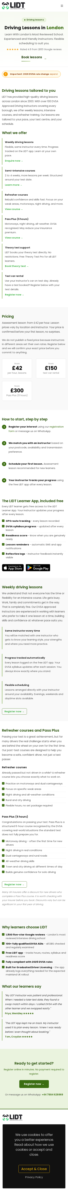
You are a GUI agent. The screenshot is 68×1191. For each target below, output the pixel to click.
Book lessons (34, 57)
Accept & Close (34, 1169)
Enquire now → (14, 160)
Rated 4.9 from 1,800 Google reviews (34, 49)
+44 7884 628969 (52, 1094)
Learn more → (13, 185)
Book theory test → (17, 266)
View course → (14, 209)
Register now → (14, 294)
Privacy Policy (34, 1177)
